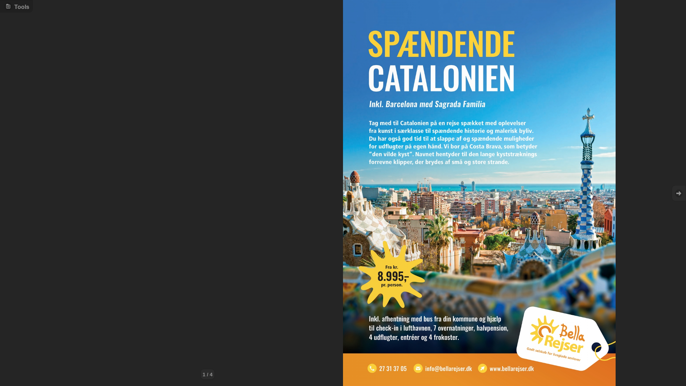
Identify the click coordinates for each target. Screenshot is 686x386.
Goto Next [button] (679, 193)
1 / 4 (208, 374)
